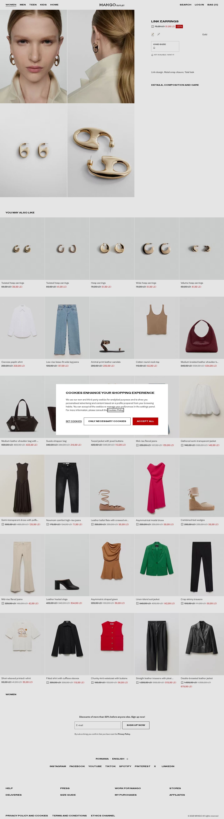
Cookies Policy (115, 410)
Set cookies (74, 421)
